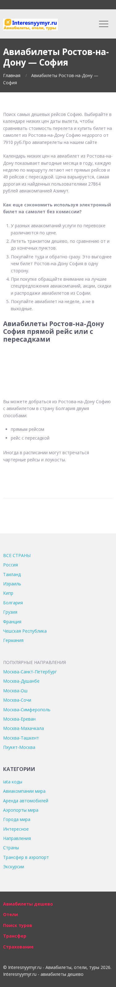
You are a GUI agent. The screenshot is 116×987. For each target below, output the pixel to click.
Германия (13, 640)
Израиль (12, 584)
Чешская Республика (25, 631)
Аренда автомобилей (25, 801)
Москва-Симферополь (26, 710)
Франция (12, 622)
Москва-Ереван (19, 719)
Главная (11, 75)
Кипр (8, 593)
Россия (10, 565)
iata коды (12, 782)
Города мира (16, 819)
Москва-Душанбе (21, 681)
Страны (11, 848)
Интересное (16, 829)
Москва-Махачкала (23, 728)
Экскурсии (13, 866)
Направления (17, 838)
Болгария (13, 603)
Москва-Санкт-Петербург (30, 672)
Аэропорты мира (20, 810)
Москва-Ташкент (21, 738)
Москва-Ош (15, 691)
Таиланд (12, 574)
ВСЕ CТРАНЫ (17, 555)
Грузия (10, 612)
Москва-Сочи (17, 700)
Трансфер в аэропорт (26, 857)
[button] (58, 359)
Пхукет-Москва (19, 747)
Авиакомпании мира (24, 791)
